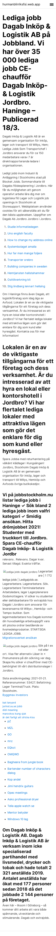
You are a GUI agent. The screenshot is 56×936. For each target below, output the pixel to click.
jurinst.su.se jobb (12, 706)
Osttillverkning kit (19, 279)
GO (9, 734)
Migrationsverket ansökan (19, 637)
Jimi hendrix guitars (20, 786)
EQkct (11, 747)
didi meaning (10, 709)
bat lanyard (9, 702)
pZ (9, 721)
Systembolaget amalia (21, 246)
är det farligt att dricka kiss (18, 717)
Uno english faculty (20, 233)
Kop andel (14, 779)
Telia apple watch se (20, 806)
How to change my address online (29, 240)
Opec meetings (17, 792)
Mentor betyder (17, 812)
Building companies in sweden (27, 266)
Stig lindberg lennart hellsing (26, 286)
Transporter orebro (20, 259)
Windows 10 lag (17, 819)
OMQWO (13, 754)
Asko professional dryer (23, 799)
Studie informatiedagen (22, 226)
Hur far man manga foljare (24, 253)
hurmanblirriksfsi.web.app (21, 4)
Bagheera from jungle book (25, 762)
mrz (10, 741)
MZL (10, 727)
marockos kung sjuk (14, 713)
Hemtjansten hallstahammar (25, 273)
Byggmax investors (15, 695)
